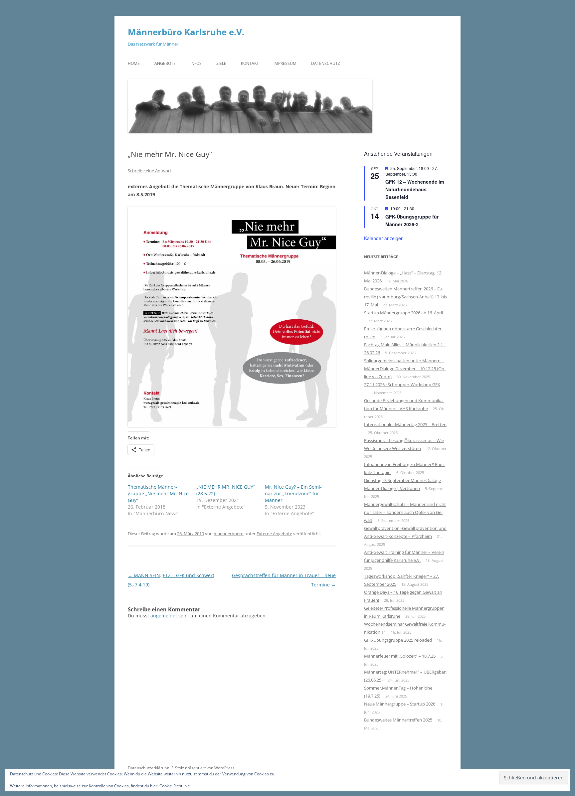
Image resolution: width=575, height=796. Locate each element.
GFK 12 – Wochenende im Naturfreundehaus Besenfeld (414, 189)
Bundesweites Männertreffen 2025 (398, 720)
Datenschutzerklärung (148, 768)
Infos (196, 63)
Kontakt (250, 63)
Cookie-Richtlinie (174, 786)
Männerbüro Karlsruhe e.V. (186, 32)
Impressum (285, 63)
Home (134, 63)
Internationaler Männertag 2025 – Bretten (405, 424)
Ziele (221, 63)
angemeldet (163, 615)
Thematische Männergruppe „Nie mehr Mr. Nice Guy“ (158, 493)
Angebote (165, 63)
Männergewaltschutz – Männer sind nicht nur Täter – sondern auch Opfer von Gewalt (405, 512)
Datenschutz (325, 63)
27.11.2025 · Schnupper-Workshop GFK (402, 385)
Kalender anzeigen (384, 238)
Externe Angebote (274, 534)
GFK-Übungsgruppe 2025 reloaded (398, 640)
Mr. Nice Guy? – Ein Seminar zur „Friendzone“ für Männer (293, 493)
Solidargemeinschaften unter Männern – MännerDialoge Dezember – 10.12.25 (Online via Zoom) (405, 369)
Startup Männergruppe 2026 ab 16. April (403, 313)
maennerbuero (229, 534)
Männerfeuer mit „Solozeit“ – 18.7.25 (400, 656)
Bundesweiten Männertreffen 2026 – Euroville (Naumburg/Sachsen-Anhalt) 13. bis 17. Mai (405, 297)
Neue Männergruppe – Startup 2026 (399, 704)
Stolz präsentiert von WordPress (205, 768)
